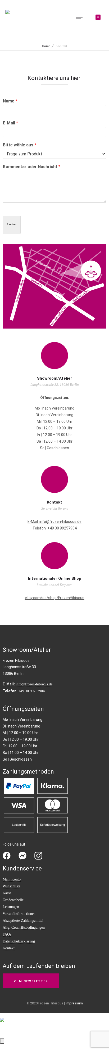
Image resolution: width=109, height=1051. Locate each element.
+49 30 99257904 (62, 528)
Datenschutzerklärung (19, 941)
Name (10, 101)
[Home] (7, 8)
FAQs (7, 934)
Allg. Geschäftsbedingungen (24, 927)
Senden (11, 224)
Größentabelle (13, 900)
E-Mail (10, 122)
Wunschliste (11, 886)
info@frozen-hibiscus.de (60, 521)
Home (46, 46)
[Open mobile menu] (81, 18)
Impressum (74, 1003)
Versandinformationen (19, 914)
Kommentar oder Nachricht (31, 166)
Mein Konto (12, 879)
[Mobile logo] (2, 1016)
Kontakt (9, 948)
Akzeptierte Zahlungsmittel (23, 921)
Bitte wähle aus (19, 144)
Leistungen (11, 907)
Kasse (7, 893)
